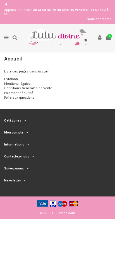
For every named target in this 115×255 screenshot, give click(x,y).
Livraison (11, 79)
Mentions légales (17, 84)
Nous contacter (99, 19)
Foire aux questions (19, 97)
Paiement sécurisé (18, 93)
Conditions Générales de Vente (28, 88)
